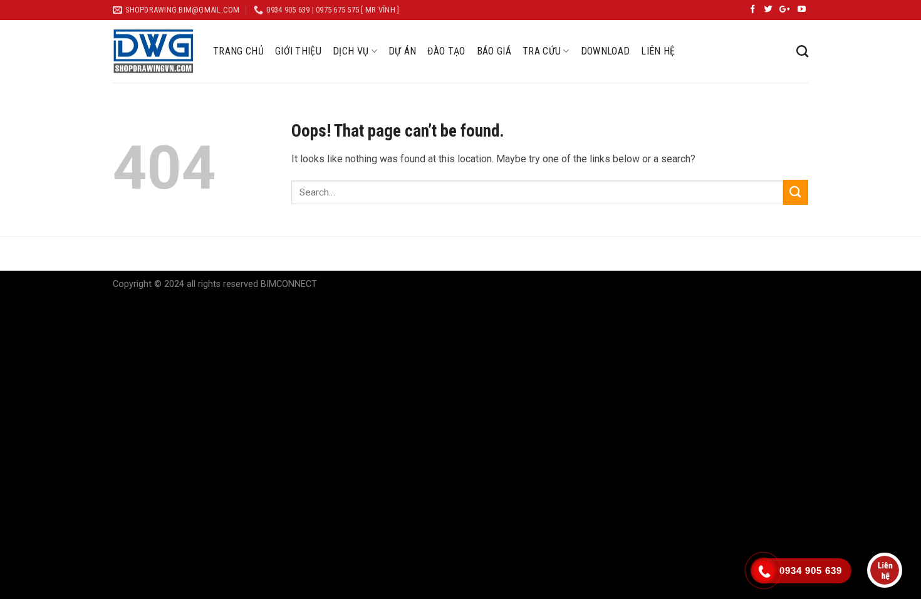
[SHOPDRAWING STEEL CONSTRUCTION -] (153, 51)
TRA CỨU (542, 51)
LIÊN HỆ (658, 51)
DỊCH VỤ (350, 51)
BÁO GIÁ (494, 51)
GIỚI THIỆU (298, 51)
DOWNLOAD (605, 51)
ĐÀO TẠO (446, 51)
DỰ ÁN (402, 51)
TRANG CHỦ (238, 51)
